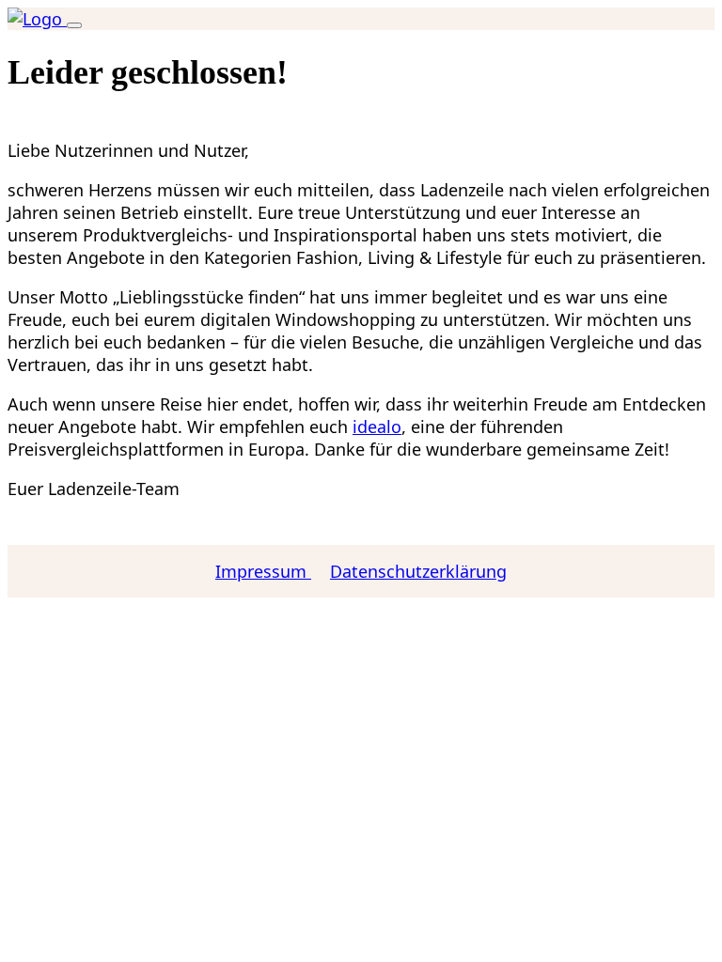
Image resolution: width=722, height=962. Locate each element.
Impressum (263, 571)
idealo (377, 426)
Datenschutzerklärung (418, 571)
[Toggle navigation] (74, 25)
